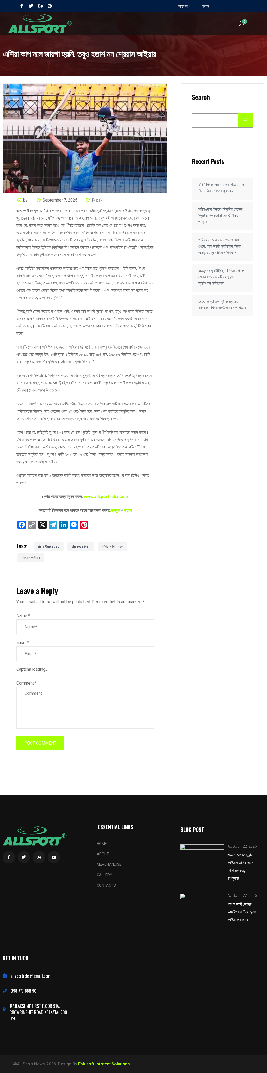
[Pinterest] (50, 6)
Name (23, 615)
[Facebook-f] (22, 6)
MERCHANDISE (109, 864)
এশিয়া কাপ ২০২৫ (112, 546)
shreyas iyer (80, 546)
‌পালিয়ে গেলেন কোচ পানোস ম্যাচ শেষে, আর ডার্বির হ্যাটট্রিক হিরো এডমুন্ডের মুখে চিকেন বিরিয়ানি (219, 246)
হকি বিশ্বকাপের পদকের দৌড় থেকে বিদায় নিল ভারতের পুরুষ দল (221, 187)
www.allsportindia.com (106, 496)
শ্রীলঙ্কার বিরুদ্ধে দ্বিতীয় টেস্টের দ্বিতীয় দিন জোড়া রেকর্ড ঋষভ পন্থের (220, 215)
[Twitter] (31, 6)
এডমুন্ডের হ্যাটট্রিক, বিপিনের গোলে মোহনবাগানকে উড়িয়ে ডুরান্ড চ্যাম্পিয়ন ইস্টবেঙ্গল (221, 277)
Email (22, 642)
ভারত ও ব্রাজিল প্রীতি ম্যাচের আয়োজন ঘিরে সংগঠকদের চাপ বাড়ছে (222, 304)
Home (102, 844)
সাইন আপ (184, 6)
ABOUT (103, 854)
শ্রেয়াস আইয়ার (31, 557)
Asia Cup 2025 (48, 546)
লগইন (205, 6)
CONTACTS (106, 885)
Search (201, 98)
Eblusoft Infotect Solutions (104, 1064)
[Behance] (40, 6)
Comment (26, 683)
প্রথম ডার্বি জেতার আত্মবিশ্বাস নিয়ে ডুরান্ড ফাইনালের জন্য (242, 912)
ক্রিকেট (97, 200)
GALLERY (104, 875)
